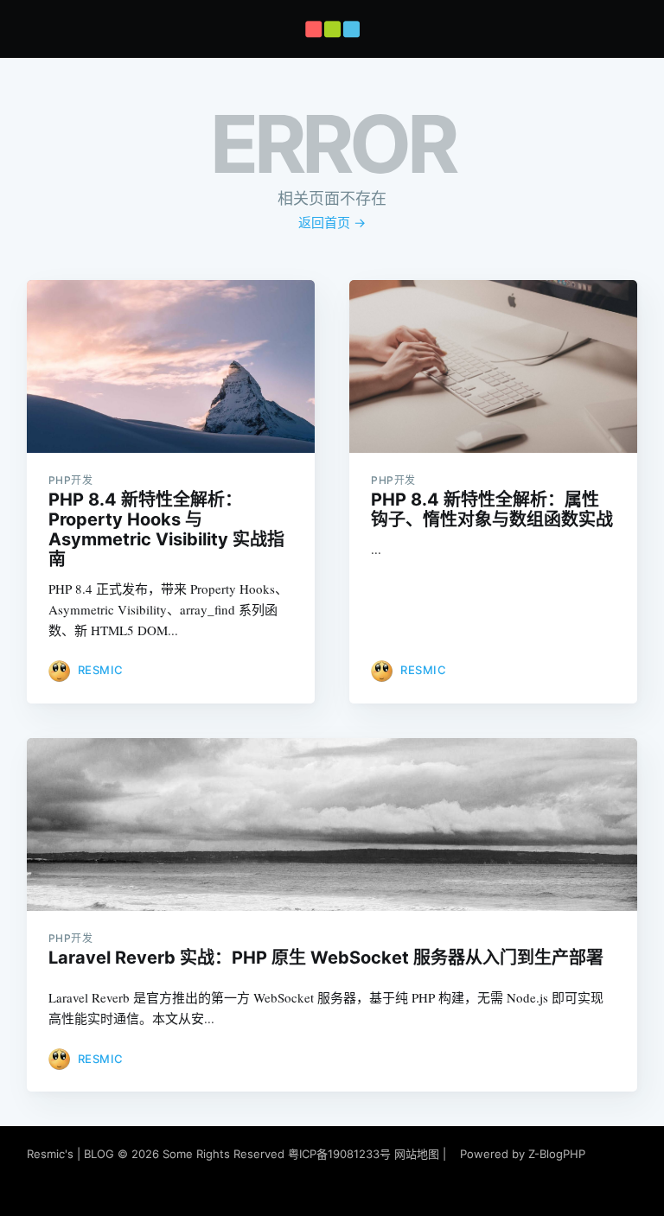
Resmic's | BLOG (72, 1154)
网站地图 (416, 1154)
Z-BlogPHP (556, 1154)
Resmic (101, 670)
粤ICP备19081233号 (339, 1154)
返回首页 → (332, 222)
